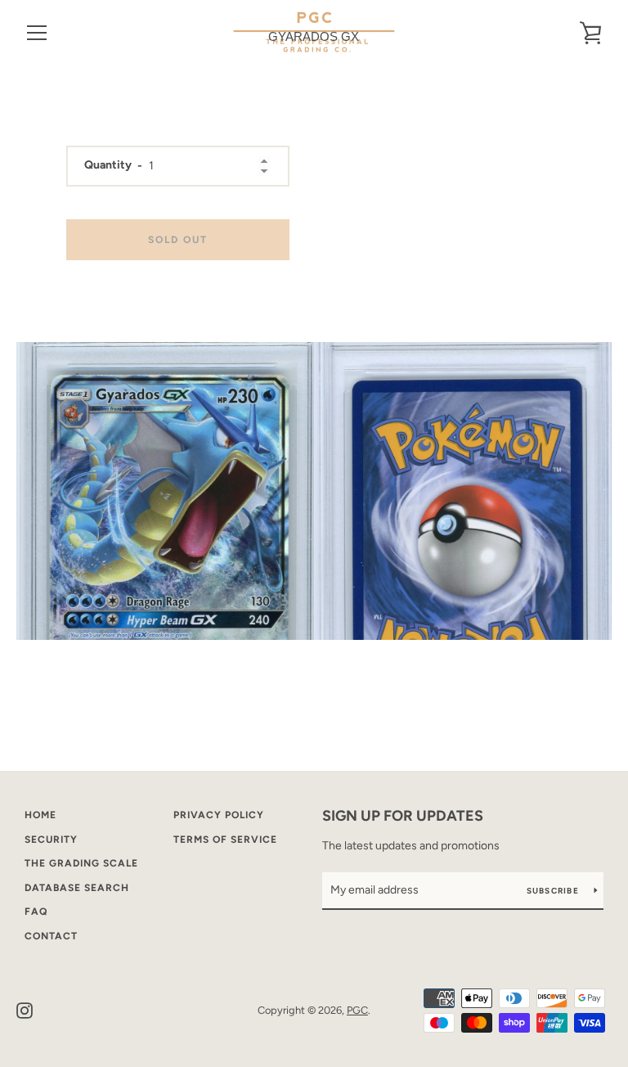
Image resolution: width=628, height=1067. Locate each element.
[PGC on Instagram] (24, 1009)
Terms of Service (225, 839)
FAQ (36, 911)
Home (40, 815)
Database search (77, 888)
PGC (357, 1010)
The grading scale (81, 863)
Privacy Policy (218, 815)
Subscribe (554, 890)
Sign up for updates (402, 816)
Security (51, 839)
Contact (51, 936)
